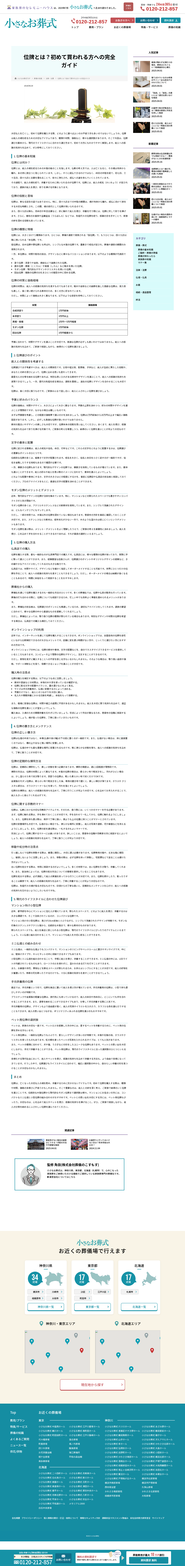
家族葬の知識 (144, 259)
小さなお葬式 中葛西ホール (52, 1426)
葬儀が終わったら (146, 256)
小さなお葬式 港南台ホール (118, 1461)
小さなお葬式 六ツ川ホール (118, 1426)
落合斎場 (73, 1439)
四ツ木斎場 (44, 1448)
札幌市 (129, 1291)
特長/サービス (18, 1426)
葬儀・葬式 (141, 245)
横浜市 (36, 1291)
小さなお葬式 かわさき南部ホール (121, 1456)
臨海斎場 (73, 1448)
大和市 (55, 1298)
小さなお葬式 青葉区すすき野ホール (122, 1430)
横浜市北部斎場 (149, 1478)
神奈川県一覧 (46, 1307)
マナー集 (142, 262)
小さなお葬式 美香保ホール (52, 1486)
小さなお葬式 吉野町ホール (118, 1452)
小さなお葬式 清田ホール (81, 1486)
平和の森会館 (75, 1456)
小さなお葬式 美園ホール (51, 1482)
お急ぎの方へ (122, 20)
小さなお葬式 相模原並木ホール (120, 1465)
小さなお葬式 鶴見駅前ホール (156, 1430)
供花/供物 (16, 1451)
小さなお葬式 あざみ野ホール (156, 1426)
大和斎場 (146, 1495)
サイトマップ (158, 1518)
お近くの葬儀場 (122, 27)
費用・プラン (96, 27)
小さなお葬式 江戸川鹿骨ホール (84, 1426)
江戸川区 (102, 1291)
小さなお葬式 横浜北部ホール (156, 1456)
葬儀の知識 (174, 27)
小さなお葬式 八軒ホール (81, 1494)
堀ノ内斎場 (74, 1443)
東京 (41, 1420)
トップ (75, 27)
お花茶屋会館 (45, 1452)
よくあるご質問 (19, 1439)
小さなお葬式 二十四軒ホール (53, 1473)
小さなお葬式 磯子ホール (154, 1435)
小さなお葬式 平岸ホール (51, 1499)
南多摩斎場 (44, 1461)
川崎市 (55, 1291)
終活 (138, 299)
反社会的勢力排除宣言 (140, 1518)
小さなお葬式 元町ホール (81, 1482)
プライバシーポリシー (32, 1518)
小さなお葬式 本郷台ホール (155, 1474)
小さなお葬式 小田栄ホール (155, 1452)
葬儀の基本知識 (145, 249)
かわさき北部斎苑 (150, 1491)
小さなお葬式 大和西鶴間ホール (157, 1465)
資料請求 (169, 20)
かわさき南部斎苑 (113, 1491)
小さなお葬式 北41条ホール (52, 1477)
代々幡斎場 (44, 1439)
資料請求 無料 (149, 1560)
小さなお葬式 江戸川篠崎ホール (84, 1435)
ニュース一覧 (18, 1445)
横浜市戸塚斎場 (149, 1482)
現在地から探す (92, 1384)
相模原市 (36, 1298)
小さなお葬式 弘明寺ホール (118, 1448)
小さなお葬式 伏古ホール (81, 1499)
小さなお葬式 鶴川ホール (51, 1430)
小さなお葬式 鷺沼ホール (117, 1474)
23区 (83, 1291)
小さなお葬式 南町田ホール (82, 1430)
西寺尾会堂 (110, 1487)
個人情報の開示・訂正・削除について (61, 1518)
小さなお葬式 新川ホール (81, 1477)
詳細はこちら (128, 6)
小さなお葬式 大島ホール (154, 1448)
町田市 (83, 1298)
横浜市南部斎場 (112, 1482)
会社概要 (16, 1518)
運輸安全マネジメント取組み (115, 1518)
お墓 (138, 284)
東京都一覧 (92, 1307)
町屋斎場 (43, 1443)
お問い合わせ (147, 20)
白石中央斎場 (45, 1507)
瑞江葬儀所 (74, 1452)
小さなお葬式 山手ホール (117, 1439)
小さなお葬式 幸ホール (116, 1443)
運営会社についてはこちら (62, 1176)
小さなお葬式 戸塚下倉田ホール (157, 1461)
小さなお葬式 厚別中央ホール (83, 1490)
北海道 (43, 1467)
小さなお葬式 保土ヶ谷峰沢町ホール (122, 1469)
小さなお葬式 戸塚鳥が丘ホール (120, 1478)
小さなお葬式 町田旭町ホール (53, 1435)
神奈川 (109, 1420)
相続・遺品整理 (143, 292)
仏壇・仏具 (141, 277)
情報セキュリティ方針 (90, 1518)
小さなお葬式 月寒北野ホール (53, 1494)
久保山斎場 (147, 1487)
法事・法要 (141, 270)
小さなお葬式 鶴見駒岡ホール (119, 1435)
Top (13, 1412)
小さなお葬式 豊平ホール (51, 1490)
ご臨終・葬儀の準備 (148, 252)
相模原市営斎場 (112, 1495)
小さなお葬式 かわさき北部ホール (158, 1443)
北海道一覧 (139, 1307)
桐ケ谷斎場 (44, 1456)
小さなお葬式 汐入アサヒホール (157, 1439)
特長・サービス (149, 27)
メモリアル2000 (77, 1503)
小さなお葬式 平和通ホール (52, 1503)
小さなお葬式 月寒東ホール (82, 1473)
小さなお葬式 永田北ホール (155, 1469)
